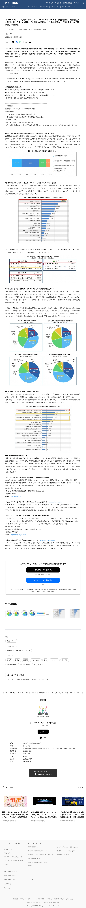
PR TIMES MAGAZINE (34, 858)
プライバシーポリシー (26, 899)
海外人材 (65, 660)
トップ (5, 693)
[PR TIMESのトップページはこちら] (11, 2)
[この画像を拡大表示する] (12, 613)
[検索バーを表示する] (82, 2)
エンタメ (35, 7)
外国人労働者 (11, 665)
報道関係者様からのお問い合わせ (63, 899)
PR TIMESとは (8, 849)
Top (3, 7)
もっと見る (80, 787)
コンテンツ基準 (39, 899)
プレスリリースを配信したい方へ (13, 860)
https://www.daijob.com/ (47, 540)
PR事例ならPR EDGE (63, 854)
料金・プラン (8, 853)
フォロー (43, 732)
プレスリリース (14, 693)
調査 (45, 660)
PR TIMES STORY (33, 847)
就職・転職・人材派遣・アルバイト (18, 650)
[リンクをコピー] (30, 42)
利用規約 (49, 899)
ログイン (77, 3)
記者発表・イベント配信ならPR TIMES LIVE (40, 854)
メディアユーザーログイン (43, 570)
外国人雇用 (37, 665)
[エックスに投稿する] (13, 42)
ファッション (55, 7)
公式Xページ (7, 884)
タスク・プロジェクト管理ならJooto (67, 847)
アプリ (27, 7)
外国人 (17, 660)
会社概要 (15, 899)
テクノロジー (10, 7)
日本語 (25, 660)
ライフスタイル (66, 7)
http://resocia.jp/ (16, 496)
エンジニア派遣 (25, 665)
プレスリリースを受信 (53, 3)
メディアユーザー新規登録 (43, 580)
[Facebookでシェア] (16, 42)
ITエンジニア (35, 660)
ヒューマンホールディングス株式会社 (33, 693)
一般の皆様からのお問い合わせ (52, 902)
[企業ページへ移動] (43, 712)
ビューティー (44, 7)
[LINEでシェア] (20, 42)
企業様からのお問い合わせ (32, 902)
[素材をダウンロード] (26, 42)
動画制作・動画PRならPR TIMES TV (38, 851)
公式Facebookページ (10, 875)
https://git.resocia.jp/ (55, 502)
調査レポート (11, 641)
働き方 (9, 660)
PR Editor (30, 866)
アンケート (54, 660)
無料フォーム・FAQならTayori (66, 851)
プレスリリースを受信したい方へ (13, 857)
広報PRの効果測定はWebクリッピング (39, 862)
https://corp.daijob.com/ (18, 534)
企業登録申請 (67, 3)
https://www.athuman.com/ (31, 743)
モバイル (20, 7)
